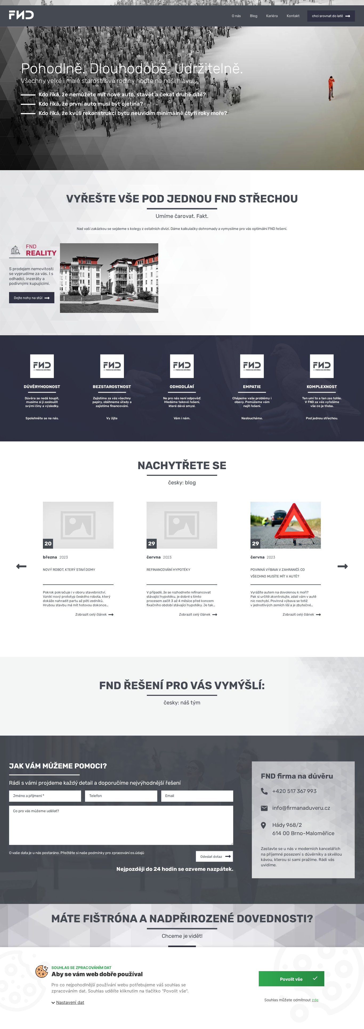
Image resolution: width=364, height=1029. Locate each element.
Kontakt (293, 16)
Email (169, 795)
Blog (253, 16)
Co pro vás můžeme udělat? (36, 811)
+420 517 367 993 (294, 791)
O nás (236, 16)
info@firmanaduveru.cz (301, 808)
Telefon (95, 795)
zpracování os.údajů (128, 853)
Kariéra (272, 16)
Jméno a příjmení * (28, 795)
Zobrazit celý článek (91, 614)
